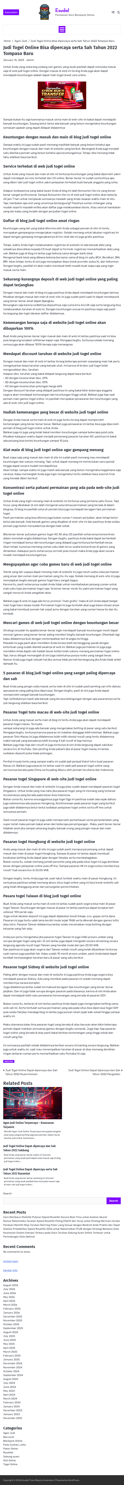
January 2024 (11, 1406)
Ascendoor (48, 1480)
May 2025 (9, 1343)
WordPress (73, 1480)
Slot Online (9, 1460)
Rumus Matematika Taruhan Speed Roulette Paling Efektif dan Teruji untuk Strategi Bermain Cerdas (61, 1221)
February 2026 (12, 1308)
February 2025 (12, 1355)
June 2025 (9, 1340)
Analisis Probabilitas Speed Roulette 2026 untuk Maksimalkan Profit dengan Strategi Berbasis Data (61, 1228)
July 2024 (9, 1383)
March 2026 (10, 1304)
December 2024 (12, 1363)
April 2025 (9, 1347)
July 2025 (9, 1336)
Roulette (8, 1452)
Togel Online (10, 1464)
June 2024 (9, 1387)
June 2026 (9, 1293)
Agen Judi (9, 1061)
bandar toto (10, 1270)
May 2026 (9, 1297)
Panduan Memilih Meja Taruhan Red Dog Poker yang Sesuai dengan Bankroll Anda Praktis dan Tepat (61, 1225)
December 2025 (12, 1316)
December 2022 (12, 1418)
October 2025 (11, 1324)
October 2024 (11, 1371)
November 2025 (12, 1320)
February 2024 (12, 1402)
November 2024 (12, 1367)
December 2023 (12, 1410)
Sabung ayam (11, 1456)
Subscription (11, 12)
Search (7, 1193)
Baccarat (8, 1437)
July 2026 (9, 1289)
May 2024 (9, 1390)
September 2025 (13, 1328)
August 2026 (10, 1285)
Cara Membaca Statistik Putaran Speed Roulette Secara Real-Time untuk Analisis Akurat (55, 1217)
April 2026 (9, 1300)
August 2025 (10, 1332)
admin (30, 60)
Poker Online (10, 1448)
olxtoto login (10, 1261)
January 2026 (11, 1312)
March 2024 (10, 1398)
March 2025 (10, 1351)
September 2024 (13, 1375)
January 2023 (11, 1414)
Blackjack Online (12, 1440)
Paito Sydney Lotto (14, 1444)
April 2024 (9, 1394)
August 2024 (10, 1379)
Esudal (62, 10)
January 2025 (11, 1359)
